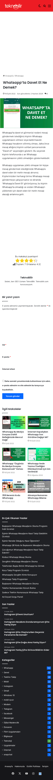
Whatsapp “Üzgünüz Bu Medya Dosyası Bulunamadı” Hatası (13, 466)
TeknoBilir (26, 277)
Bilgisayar (8, 736)
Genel (6, 672)
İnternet (7, 750)
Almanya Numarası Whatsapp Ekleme (37, 496)
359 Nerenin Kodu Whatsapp (11, 496)
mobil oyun (9, 700)
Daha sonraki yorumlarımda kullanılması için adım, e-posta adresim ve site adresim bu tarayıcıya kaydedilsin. (26, 385)
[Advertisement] (26, 40)
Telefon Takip (10, 677)
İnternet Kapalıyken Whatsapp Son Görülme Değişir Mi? (38, 434)
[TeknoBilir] (13, 6)
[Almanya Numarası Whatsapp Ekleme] (39, 486)
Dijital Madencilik (11, 722)
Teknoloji (8, 741)
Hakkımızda (20, 766)
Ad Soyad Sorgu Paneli (12, 597)
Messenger (9, 718)
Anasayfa (9, 76)
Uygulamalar (9, 745)
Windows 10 (9, 695)
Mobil (6, 681)
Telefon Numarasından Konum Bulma (19, 588)
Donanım (8, 727)
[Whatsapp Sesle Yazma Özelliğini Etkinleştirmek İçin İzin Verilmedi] (39, 454)
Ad (4, 345)
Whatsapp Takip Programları (15, 579)
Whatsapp (19, 76)
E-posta (6, 357)
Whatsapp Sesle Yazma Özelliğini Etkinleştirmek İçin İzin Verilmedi (39, 467)
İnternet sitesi (8, 369)
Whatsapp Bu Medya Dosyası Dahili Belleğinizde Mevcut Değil (13, 435)
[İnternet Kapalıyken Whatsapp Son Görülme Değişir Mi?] (39, 422)
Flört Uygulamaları (12, 732)
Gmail (6, 691)
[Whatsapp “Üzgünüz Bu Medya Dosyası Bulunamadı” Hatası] (13, 454)
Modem (7, 704)
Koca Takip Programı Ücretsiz (15, 570)
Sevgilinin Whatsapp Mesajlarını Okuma (20, 561)
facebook (8, 713)
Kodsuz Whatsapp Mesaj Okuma (16, 557)
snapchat (8, 754)
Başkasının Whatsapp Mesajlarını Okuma (20, 583)
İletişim (45, 766)
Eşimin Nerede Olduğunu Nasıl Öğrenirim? (21, 541)
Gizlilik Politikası (33, 766)
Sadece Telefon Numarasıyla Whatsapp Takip (22, 592)
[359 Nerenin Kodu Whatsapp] (13, 486)
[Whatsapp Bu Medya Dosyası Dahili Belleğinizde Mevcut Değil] (13, 422)
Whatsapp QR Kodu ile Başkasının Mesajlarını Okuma (25, 545)
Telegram (8, 709)
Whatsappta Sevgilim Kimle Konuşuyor (19, 575)
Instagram (8, 686)
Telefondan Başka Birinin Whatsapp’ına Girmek (23, 566)
